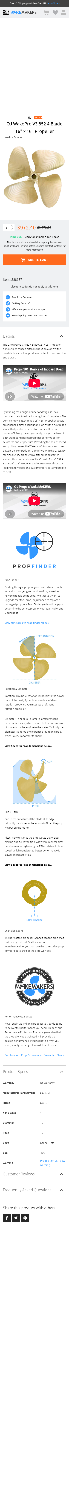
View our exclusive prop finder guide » (27, 623)
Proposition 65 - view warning (52, 1163)
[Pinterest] (25, 1218)
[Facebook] (7, 1218)
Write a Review (13, 137)
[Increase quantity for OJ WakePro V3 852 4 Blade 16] (12, 226)
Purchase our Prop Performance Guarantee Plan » (34, 1055)
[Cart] (46, 12)
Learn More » (53, 3)
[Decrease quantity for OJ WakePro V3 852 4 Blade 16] (12, 229)
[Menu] (6, 12)
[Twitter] (16, 1218)
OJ (29, 117)
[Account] (63, 12)
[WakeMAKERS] (23, 12)
